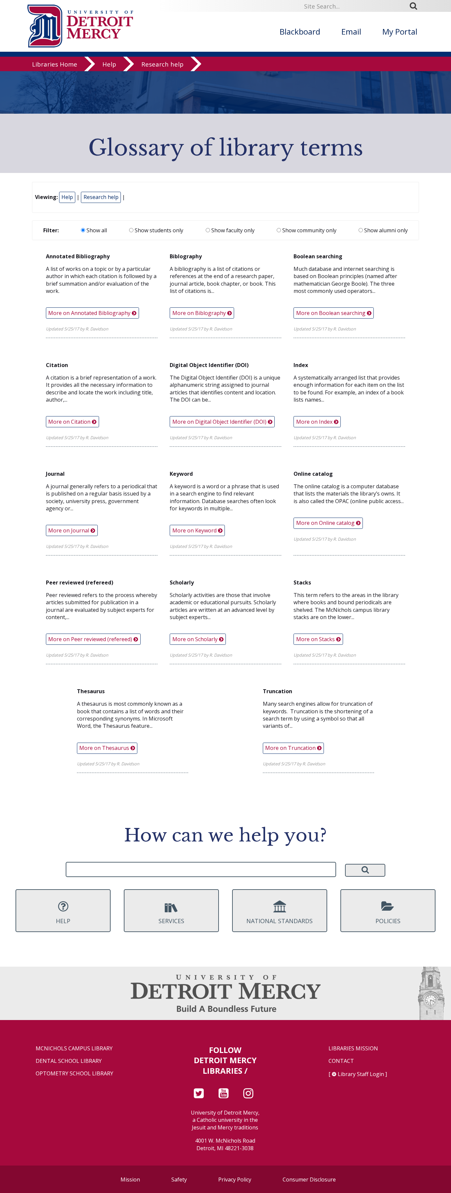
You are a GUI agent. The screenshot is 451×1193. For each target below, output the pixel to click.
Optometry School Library (74, 1073)
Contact (341, 1061)
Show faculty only (232, 230)
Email (351, 31)
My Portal (399, 31)
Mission (130, 1179)
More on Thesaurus (104, 748)
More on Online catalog (326, 522)
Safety (179, 1179)
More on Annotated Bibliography (90, 313)
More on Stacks (316, 639)
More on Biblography (199, 313)
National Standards (279, 921)
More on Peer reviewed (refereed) (90, 639)
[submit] (416, 6)
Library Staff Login (361, 1074)
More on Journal (69, 530)
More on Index (315, 421)
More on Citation (70, 421)
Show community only (308, 230)
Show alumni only (385, 230)
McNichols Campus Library (74, 1048)
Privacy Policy (234, 1179)
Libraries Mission (353, 1048)
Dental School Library (69, 1061)
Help (109, 64)
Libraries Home (54, 64)
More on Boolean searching (331, 313)
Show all (96, 230)
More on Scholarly (195, 639)
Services (171, 921)
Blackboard (300, 31)
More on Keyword (195, 530)
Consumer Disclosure (309, 1179)
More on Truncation (291, 748)
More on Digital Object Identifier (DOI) (220, 421)
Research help (162, 64)
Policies (387, 921)
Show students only (158, 230)
